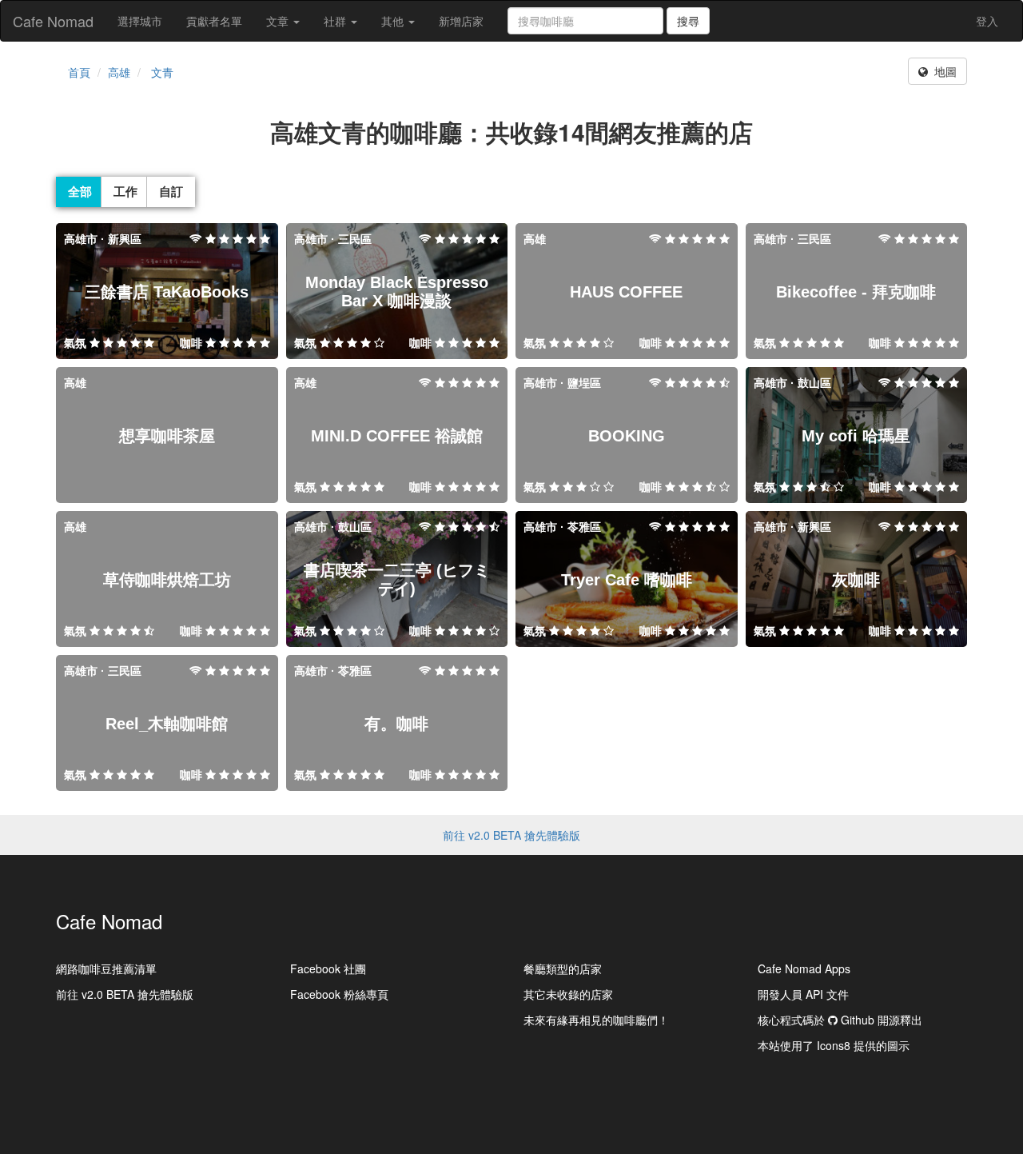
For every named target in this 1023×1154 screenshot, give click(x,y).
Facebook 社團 (328, 968)
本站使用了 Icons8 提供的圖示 (834, 1045)
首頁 (79, 72)
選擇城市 (139, 21)
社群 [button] (336, 21)
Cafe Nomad (53, 20)
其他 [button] (394, 21)
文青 (162, 72)
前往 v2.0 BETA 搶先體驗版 (511, 835)
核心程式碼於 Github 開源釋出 (840, 1020)
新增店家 (461, 21)
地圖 (942, 71)
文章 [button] (279, 21)
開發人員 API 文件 (803, 994)
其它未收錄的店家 (568, 994)
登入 (987, 21)
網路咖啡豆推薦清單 (106, 968)
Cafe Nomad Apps (804, 968)
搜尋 (688, 21)
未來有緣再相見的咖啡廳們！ (596, 1020)
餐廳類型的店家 (562, 968)
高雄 (119, 72)
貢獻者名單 (214, 21)
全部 (80, 191)
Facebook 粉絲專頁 (339, 994)
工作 (125, 191)
